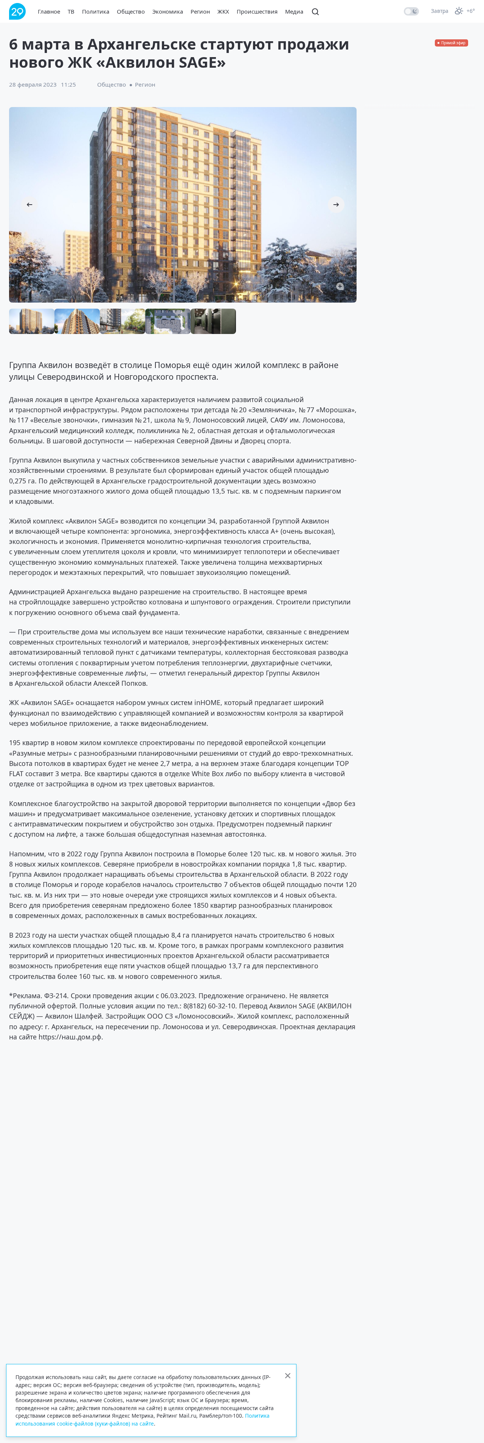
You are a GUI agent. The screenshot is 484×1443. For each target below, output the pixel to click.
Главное (49, 11)
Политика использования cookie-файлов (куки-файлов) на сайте (143, 1419)
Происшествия (257, 11)
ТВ (71, 11)
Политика (95, 11)
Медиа (294, 11)
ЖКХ (223, 11)
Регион (200, 11)
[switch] (411, 11)
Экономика (167, 11)
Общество (131, 11)
